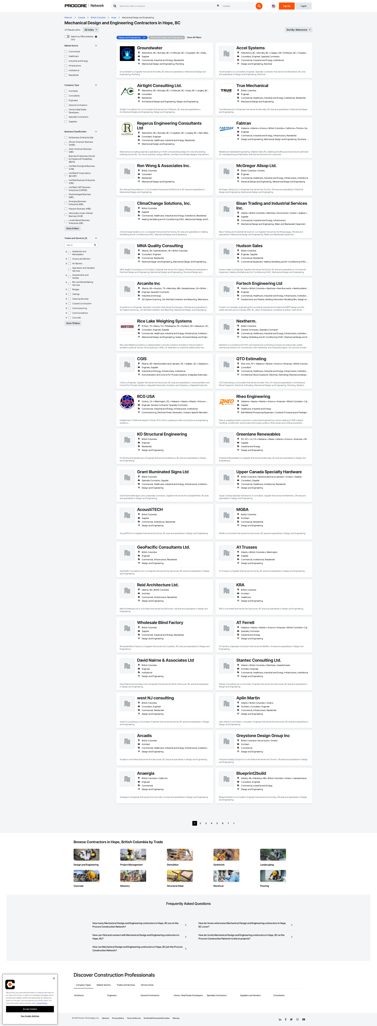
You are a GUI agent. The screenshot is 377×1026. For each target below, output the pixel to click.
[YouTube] (303, 1019)
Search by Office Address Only (82, 38)
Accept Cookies (30, 1009)
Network (97, 5)
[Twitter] (291, 1019)
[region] (30, 999)
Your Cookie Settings (30, 1016)
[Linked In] (280, 1019)
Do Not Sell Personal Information (157, 1018)
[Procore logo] (76, 6)
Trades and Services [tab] (126, 985)
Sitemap (176, 1018)
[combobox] (238, 6)
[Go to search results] (95, 245)
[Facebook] (285, 1019)
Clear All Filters (194, 37)
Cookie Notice (42, 1003)
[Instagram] (297, 1019)
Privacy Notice (118, 1018)
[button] (66, 51)
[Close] (54, 978)
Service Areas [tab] (147, 985)
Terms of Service (134, 1018)
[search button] (259, 6)
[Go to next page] (234, 823)
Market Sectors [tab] (104, 985)
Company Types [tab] (83, 985)
